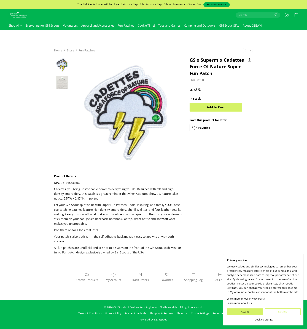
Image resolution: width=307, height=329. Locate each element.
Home (58, 50)
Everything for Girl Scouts (42, 25)
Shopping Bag (193, 280)
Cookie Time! (146, 25)
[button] (216, 4)
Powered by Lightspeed (153, 319)
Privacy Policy (113, 313)
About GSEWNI (252, 25)
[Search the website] (276, 14)
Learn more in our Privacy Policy (246, 298)
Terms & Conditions (90, 313)
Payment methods (135, 313)
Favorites (167, 280)
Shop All (14, 25)
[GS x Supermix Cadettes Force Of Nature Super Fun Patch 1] (62, 82)
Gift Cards (220, 280)
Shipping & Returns (161, 313)
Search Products (87, 280)
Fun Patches (126, 25)
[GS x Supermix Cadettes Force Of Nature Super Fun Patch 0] (62, 65)
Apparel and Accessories (97, 25)
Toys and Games (169, 25)
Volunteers (70, 25)
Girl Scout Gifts (229, 25)
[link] (264, 318)
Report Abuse (221, 313)
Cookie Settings (200, 313)
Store (70, 50)
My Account (113, 280)
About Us (182, 313)
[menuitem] (245, 50)
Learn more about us (239, 303)
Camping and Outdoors (200, 25)
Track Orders (140, 280)
